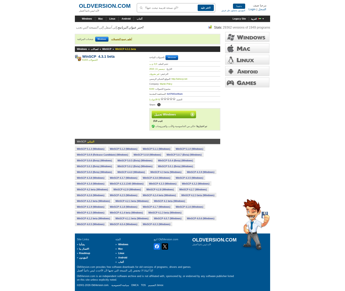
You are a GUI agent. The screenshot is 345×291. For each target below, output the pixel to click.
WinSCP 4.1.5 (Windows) (90, 212)
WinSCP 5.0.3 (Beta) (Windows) (94, 166)
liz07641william (175, 94)
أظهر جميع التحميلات (121, 39)
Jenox (160, 285)
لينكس (247, 60)
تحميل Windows (165, 114)
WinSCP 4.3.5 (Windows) (189, 178)
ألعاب (139, 18)
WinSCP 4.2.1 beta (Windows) (132, 201)
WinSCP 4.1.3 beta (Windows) (164, 212)
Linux (112, 18)
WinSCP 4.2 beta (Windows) (92, 189)
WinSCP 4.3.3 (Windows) (162, 183)
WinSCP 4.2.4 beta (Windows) (159, 195)
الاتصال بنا (84, 248)
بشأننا (82, 244)
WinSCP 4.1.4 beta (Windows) (126, 212)
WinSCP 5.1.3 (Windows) (90, 149)
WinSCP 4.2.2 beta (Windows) (93, 201)
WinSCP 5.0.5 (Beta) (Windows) (135, 160)
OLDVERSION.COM (105, 6)
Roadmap (84, 253)
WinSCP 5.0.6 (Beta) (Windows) (94, 160)
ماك (247, 48)
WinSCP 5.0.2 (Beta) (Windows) (135, 166)
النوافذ (247, 37)
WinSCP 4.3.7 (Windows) (123, 178)
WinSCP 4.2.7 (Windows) (193, 189)
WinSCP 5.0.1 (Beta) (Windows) (175, 166)
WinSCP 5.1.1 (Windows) (156, 149)
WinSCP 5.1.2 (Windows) (123, 149)
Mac (100, 18)
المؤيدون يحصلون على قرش (233, 10)
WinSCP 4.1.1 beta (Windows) (132, 218)
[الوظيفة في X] (159, 104)
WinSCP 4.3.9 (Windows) (200, 172)
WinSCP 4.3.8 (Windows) (90, 178)
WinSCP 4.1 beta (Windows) (169, 201)
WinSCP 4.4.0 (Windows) (131, 172)
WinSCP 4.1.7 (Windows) (156, 207)
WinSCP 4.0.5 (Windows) (90, 224)
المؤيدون (83, 257)
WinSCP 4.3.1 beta (98, 57)
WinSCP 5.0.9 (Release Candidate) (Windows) (102, 154)
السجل (262, 9)
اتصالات (94, 49)
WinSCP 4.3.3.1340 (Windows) (127, 183)
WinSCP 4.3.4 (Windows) (90, 183)
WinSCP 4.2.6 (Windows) (90, 195)
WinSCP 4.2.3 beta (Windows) (197, 195)
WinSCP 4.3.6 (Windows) (156, 178)
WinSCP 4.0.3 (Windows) (156, 224)
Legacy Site (239, 18)
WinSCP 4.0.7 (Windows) (167, 218)
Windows (87, 18)
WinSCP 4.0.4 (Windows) (123, 224)
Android (126, 18)
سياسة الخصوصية (120, 285)
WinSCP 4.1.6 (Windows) (189, 207)
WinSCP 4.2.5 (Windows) (123, 195)
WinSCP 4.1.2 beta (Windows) (93, 218)
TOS (143, 285)
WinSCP (106, 49)
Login (252, 9)
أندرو (247, 71)
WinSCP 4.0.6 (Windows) (200, 218)
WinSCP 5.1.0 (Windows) (189, 149)
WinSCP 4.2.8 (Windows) (160, 189)
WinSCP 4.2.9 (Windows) (127, 189)
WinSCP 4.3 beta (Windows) (165, 172)
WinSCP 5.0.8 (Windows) (147, 154)
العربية (254, 19)
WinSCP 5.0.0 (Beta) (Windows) (94, 172)
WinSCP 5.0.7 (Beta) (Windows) (184, 154)
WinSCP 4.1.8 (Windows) (123, 207)
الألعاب (247, 82)
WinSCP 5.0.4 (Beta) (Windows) (175, 160)
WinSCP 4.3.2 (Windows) (195, 183)
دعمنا (239, 6)
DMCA (135, 285)
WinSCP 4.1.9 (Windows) (90, 207)
